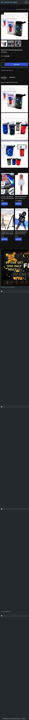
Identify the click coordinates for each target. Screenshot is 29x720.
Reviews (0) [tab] (12, 77)
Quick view (4, 203)
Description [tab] (4, 77)
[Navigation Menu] (26, 2)
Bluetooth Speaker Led (10, 9)
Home (2, 9)
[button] (26, 15)
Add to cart (16, 64)
